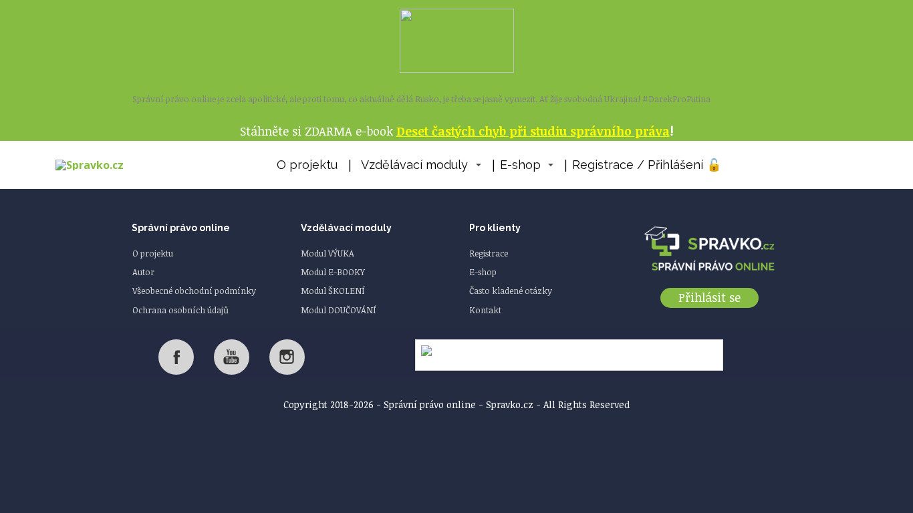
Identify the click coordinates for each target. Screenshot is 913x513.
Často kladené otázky (510, 291)
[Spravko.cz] (89, 165)
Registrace (488, 253)
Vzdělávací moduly (414, 165)
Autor (143, 272)
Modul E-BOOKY (333, 272)
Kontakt (485, 310)
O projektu (307, 165)
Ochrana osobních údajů (180, 310)
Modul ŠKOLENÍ (333, 291)
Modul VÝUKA (327, 253)
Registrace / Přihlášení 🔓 (646, 165)
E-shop (520, 165)
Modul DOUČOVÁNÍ (338, 310)
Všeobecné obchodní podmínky (194, 291)
